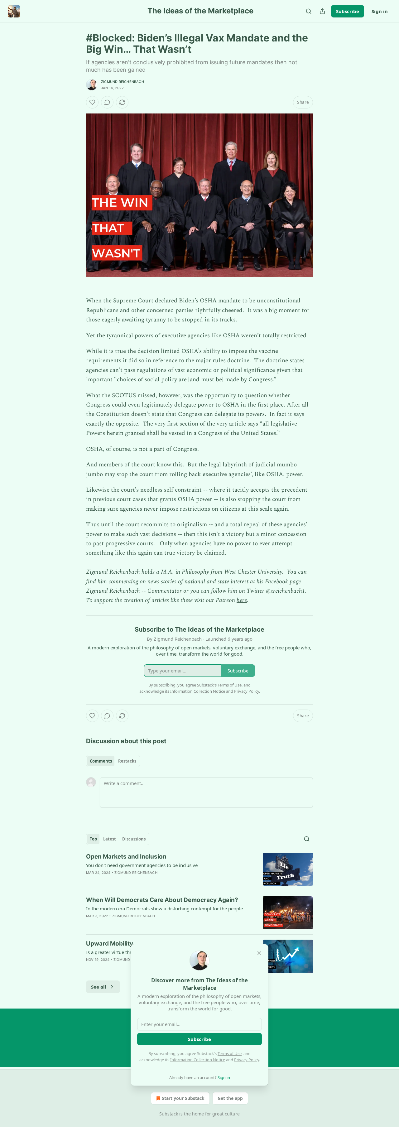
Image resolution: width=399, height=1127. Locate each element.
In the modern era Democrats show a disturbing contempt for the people (164, 908)
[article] (199, 869)
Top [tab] (93, 839)
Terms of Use (230, 1053)
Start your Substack (183, 1098)
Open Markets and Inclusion (126, 856)
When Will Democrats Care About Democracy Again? (162, 899)
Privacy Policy (246, 1059)
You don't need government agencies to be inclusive (142, 865)
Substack (168, 1114)
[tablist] (113, 761)
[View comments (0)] (107, 102)
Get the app (230, 1098)
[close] (259, 953)
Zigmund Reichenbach (122, 81)
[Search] (308, 11)
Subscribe (347, 11)
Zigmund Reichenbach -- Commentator (134, 590)
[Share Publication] (322, 11)
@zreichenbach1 (285, 590)
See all (98, 987)
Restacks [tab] (127, 761)
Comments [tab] (101, 761)
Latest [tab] (109, 839)
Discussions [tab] (134, 839)
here (242, 600)
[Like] (92, 102)
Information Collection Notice (197, 1059)
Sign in (380, 11)
